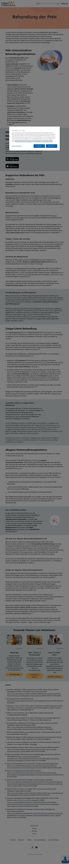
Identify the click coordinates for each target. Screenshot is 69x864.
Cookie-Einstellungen (16, 146)
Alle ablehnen (39, 146)
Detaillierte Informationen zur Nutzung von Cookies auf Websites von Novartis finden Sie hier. (33, 141)
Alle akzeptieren (51, 146)
